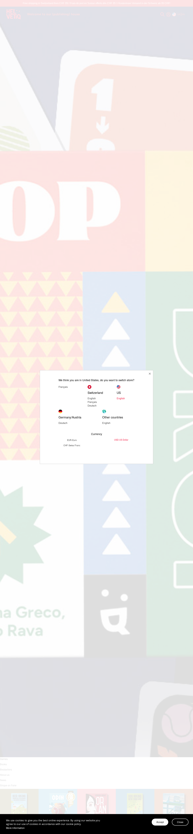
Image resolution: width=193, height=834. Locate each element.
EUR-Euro (72, 439)
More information (15, 828)
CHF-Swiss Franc (71, 445)
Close (180, 822)
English (121, 398)
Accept (160, 822)
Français (92, 401)
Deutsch (92, 405)
